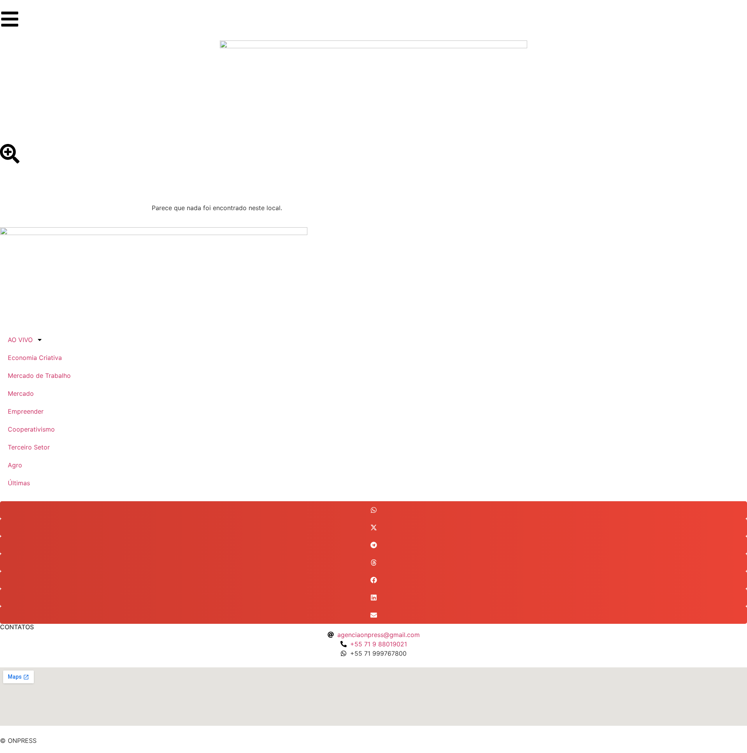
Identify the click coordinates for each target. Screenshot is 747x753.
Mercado (21, 393)
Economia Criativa (35, 358)
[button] (373, 510)
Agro (15, 465)
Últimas (19, 483)
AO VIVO (20, 340)
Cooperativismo (31, 429)
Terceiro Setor (29, 447)
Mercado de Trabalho (39, 375)
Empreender (26, 411)
